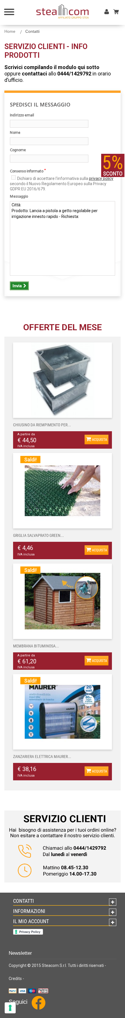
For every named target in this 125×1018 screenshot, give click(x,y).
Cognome (18, 150)
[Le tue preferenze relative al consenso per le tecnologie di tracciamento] (10, 1007)
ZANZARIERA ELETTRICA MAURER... (42, 756)
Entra (108, 17)
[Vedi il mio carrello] (118, 11)
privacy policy (101, 178)
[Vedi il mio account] (106, 12)
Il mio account (31, 921)
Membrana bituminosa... (36, 646)
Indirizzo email (22, 115)
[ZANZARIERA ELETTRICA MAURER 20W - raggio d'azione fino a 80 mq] (62, 712)
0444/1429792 (74, 74)
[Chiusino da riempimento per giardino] (62, 380)
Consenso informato (28, 171)
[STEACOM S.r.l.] (62, 11)
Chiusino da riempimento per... (42, 425)
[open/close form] (112, 165)
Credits (15, 978)
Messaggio (19, 197)
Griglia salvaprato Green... (38, 535)
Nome (15, 133)
